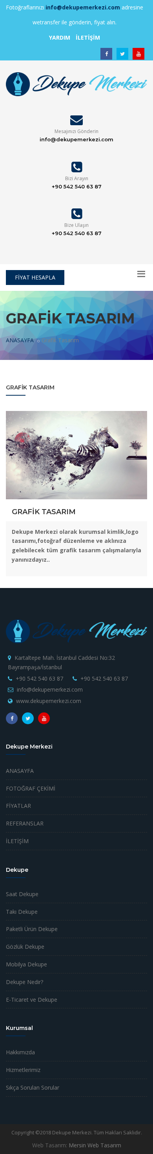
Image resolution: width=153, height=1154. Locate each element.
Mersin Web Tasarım (95, 1145)
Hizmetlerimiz (23, 1070)
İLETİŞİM (17, 841)
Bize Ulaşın (76, 225)
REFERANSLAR (25, 823)
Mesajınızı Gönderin (76, 131)
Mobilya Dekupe (26, 964)
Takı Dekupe (22, 911)
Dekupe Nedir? (24, 982)
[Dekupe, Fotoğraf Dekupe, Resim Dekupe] (76, 84)
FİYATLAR (18, 805)
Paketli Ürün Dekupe (32, 929)
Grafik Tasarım (44, 512)
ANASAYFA (20, 340)
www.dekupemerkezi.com (48, 701)
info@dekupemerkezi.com (50, 689)
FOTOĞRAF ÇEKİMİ (30, 788)
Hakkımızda (20, 1052)
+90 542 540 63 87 (39, 678)
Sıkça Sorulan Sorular (32, 1087)
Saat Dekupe (22, 894)
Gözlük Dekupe (25, 946)
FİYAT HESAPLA (35, 277)
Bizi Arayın (76, 178)
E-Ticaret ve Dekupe (31, 999)
